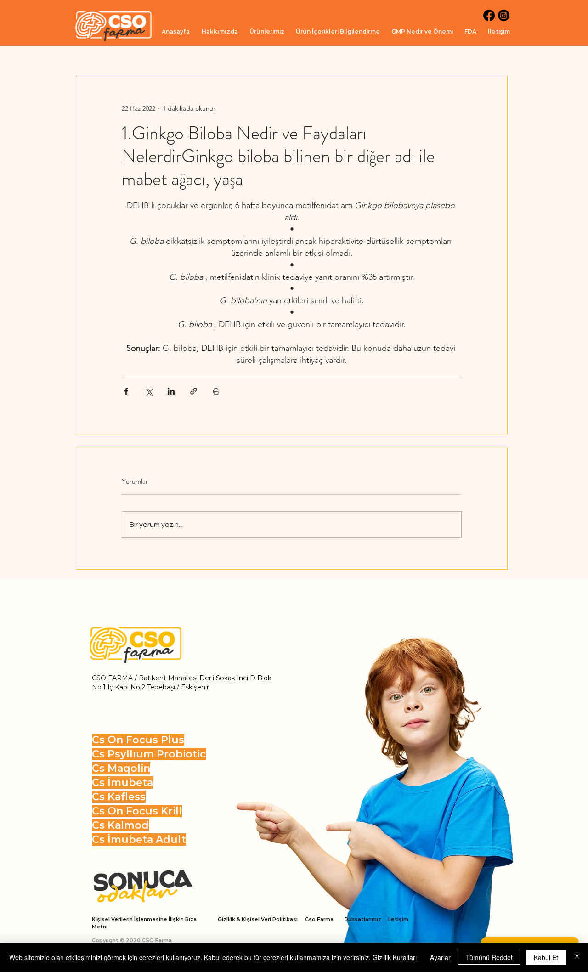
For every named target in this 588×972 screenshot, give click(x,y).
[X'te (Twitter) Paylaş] (148, 391)
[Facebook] (489, 15)
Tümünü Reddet (489, 957)
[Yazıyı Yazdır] (216, 391)
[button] (266, 31)
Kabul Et (546, 957)
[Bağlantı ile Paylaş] (193, 391)
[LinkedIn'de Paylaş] (171, 391)
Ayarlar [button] (440, 957)
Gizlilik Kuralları (395, 957)
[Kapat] (576, 957)
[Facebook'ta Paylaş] (126, 391)
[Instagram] (503, 15)
